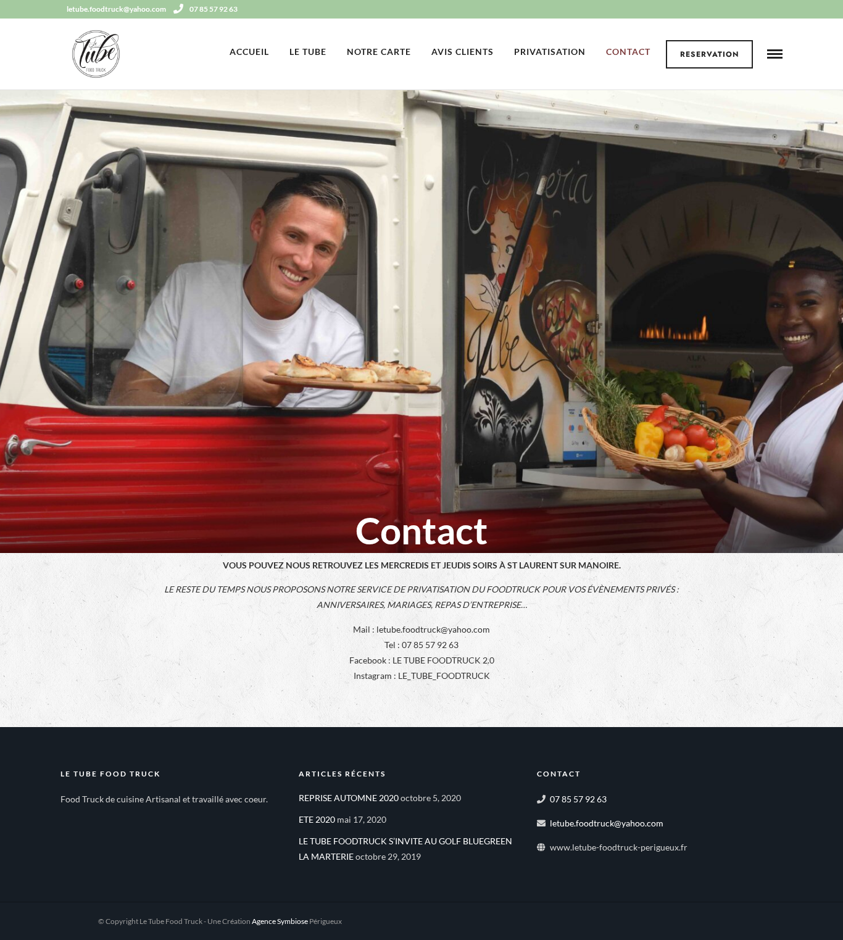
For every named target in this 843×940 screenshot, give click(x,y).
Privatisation (550, 51)
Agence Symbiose (280, 921)
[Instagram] (778, 9)
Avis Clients (462, 51)
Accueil (249, 51)
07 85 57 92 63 (213, 9)
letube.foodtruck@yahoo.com (606, 823)
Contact (628, 51)
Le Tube (307, 51)
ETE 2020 (317, 819)
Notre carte (379, 51)
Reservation (709, 54)
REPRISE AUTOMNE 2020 (349, 797)
